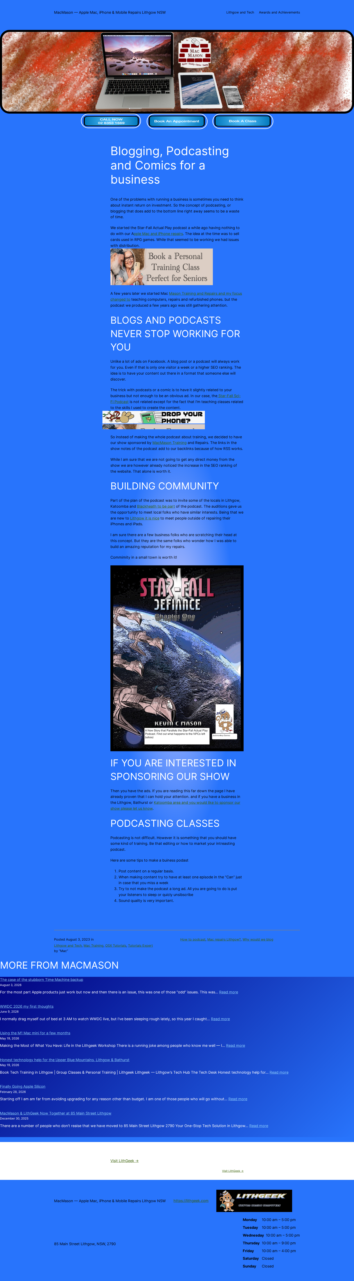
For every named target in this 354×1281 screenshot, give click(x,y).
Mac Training (93, 945)
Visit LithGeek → (124, 1161)
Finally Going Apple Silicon (22, 1086)
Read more (228, 992)
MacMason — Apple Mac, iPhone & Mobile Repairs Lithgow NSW (110, 12)
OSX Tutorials (115, 945)
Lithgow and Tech (68, 945)
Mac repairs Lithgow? (224, 939)
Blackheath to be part (156, 506)
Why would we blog (258, 939)
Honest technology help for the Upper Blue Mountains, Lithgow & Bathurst (64, 1060)
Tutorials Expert (140, 945)
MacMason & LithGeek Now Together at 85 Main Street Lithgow (55, 1113)
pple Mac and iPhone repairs (158, 234)
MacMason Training (169, 443)
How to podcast (192, 939)
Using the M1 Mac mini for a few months (35, 1033)
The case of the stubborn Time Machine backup (41, 979)
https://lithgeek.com (191, 1201)
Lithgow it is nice (144, 518)
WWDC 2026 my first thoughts (26, 1006)
